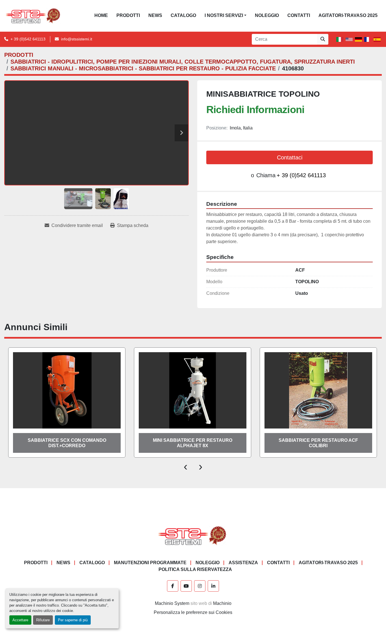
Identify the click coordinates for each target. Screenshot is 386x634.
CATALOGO (183, 15)
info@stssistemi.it (76, 39)
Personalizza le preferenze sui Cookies (193, 612)
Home (101, 15)
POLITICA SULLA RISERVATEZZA (195, 569)
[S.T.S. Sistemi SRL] (193, 535)
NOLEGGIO (267, 15)
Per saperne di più (73, 620)
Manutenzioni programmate (150, 562)
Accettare (20, 620)
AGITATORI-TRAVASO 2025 (348, 15)
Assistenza (243, 562)
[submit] (322, 39)
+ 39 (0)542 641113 (27, 39)
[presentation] (185, 466)
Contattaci (289, 157)
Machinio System (172, 603)
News (155, 15)
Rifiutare (43, 620)
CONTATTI (298, 15)
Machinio (222, 603)
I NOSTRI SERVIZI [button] (224, 15)
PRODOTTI (128, 15)
